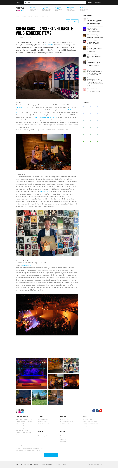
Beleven (85, 416)
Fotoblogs (63, 441)
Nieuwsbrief (19, 446)
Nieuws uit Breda (65, 434)
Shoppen (63, 416)
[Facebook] (93, 410)
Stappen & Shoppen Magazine (24, 421)
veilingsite (49, 45)
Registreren (98, 2)
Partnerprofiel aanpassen (23, 429)
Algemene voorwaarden (47, 464)
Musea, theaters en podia (90, 421)
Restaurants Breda (43, 419)
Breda (18, 2)
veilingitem (20, 107)
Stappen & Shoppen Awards (23, 432)
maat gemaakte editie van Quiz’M (45, 117)
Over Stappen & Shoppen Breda (25, 419)
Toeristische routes (88, 425)
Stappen (40, 416)
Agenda (40, 431)
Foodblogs (63, 436)
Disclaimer (57, 464)
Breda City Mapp (20, 425)
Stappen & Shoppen (22, 416)
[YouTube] (100, 410)
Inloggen (90, 2)
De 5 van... (63, 437)
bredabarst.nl (43, 191)
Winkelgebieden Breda (66, 421)
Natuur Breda (86, 427)
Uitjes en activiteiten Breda (90, 423)
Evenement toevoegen (22, 430)
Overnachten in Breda (44, 423)
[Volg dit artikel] (68, 21)
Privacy (36, 464)
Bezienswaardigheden (89, 419)
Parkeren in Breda (65, 423)
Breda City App (20, 423)
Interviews (63, 439)
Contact (18, 434)
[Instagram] (97, 410)
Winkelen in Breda (65, 419)
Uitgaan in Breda (42, 421)
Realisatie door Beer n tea (95, 464)
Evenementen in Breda (44, 434)
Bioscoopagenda (43, 436)
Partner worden (20, 427)
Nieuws (62, 431)
